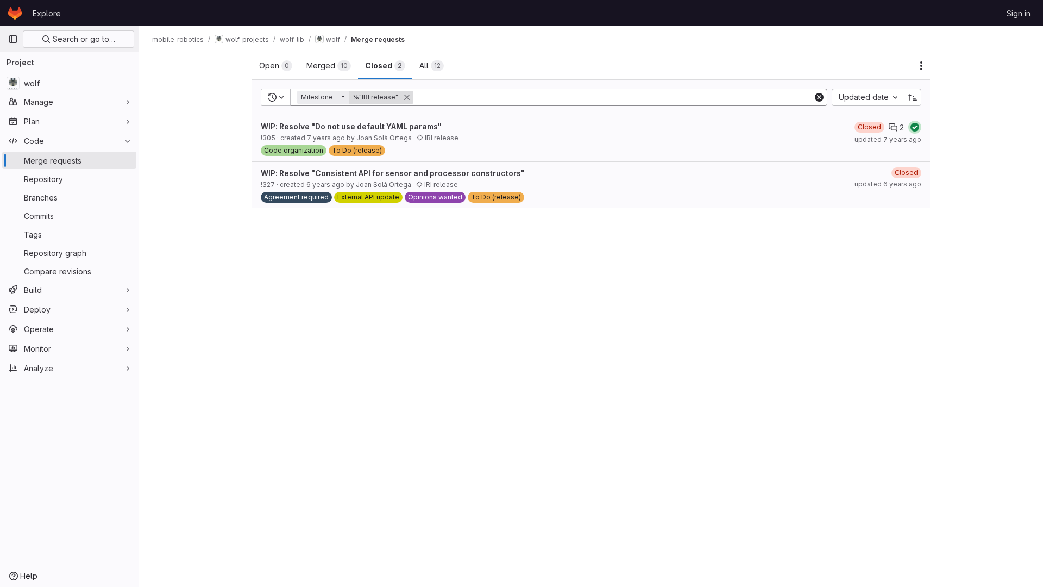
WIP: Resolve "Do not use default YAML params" (351, 126)
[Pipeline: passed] (914, 127)
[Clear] (819, 97)
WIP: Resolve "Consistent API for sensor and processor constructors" (393, 173)
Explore (47, 13)
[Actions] (921, 65)
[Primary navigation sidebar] (13, 39)
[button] (356, 97)
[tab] (275, 65)
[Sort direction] (912, 97)
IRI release (440, 138)
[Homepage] (15, 13)
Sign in (1019, 13)
